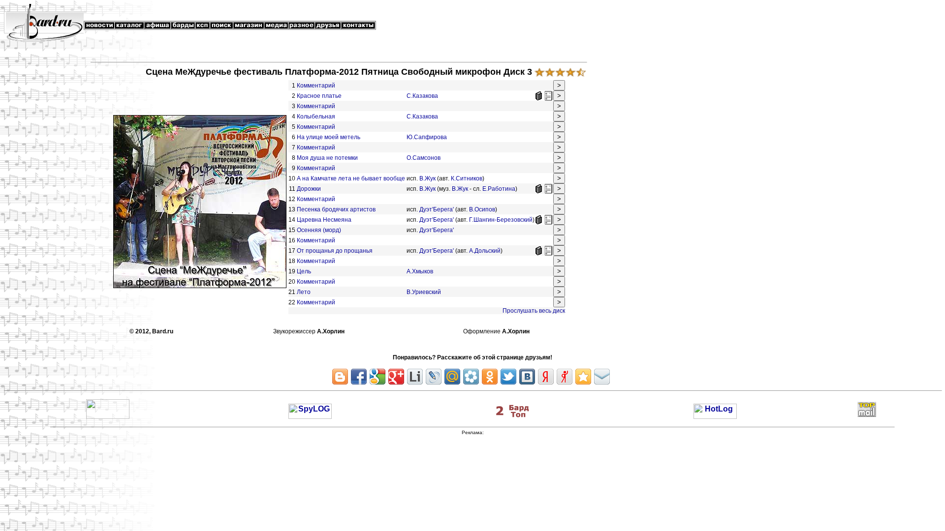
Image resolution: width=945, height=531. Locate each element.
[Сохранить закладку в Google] (377, 376)
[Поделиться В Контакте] (527, 376)
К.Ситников (466, 178)
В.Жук (427, 178)
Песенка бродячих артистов (336, 209)
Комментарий (316, 85)
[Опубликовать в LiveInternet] (415, 376)
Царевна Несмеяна (324, 219)
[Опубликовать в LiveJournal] (433, 376)
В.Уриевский (424, 292)
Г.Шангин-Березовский (501, 219)
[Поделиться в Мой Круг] (471, 376)
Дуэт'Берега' (436, 209)
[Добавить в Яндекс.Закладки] (546, 376)
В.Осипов (482, 209)
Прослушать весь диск (534, 310)
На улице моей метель (328, 137)
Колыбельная (316, 116)
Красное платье (319, 95)
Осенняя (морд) (319, 230)
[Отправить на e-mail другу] (602, 376)
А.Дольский (485, 250)
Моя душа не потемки (327, 157)
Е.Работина (498, 188)
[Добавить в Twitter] (508, 376)
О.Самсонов (424, 157)
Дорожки (309, 188)
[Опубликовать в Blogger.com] (340, 376)
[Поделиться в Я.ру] (564, 376)
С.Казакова (422, 95)
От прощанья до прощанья (335, 250)
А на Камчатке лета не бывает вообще (351, 178)
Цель (304, 271)
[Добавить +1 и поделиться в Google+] (396, 376)
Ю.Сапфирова (427, 137)
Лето (304, 292)
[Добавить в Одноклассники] (490, 376)
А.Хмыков (420, 271)
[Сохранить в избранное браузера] (583, 376)
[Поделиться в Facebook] (359, 376)
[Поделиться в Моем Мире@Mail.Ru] (452, 376)
